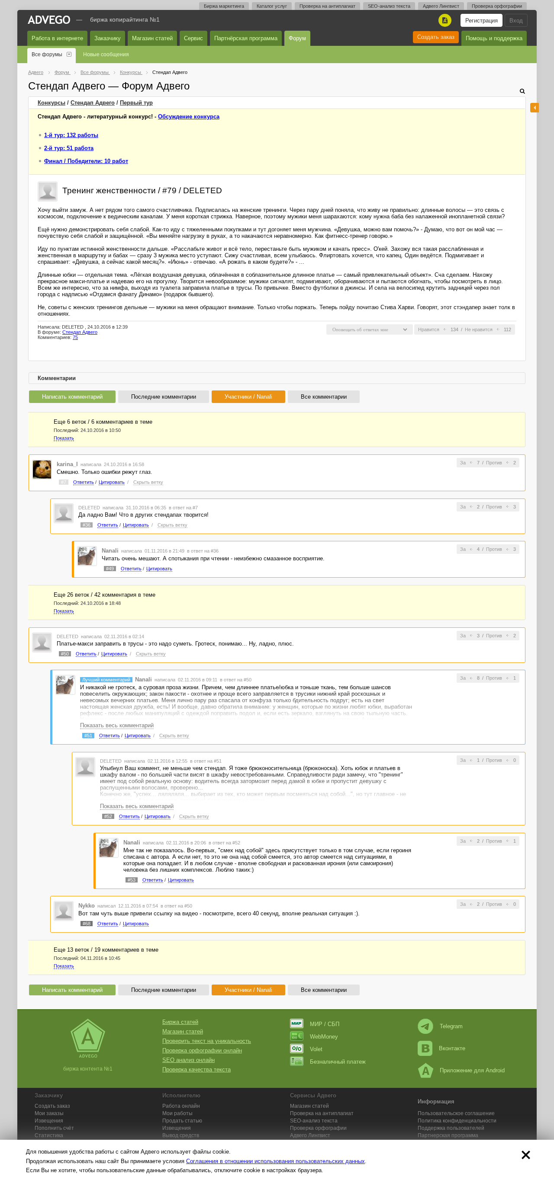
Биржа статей (180, 1022)
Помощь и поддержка (494, 38)
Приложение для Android (472, 1070)
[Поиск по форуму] (522, 91)
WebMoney (324, 1036)
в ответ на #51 (206, 761)
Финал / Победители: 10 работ (86, 161)
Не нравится (479, 329)
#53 (131, 879)
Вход (516, 20)
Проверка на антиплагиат (327, 6)
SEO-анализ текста (389, 6)
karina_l (67, 464)
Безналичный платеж (338, 1061)
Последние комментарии (163, 396)
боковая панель (534, 107)
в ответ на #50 (235, 679)
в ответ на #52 (224, 842)
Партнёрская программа (245, 38)
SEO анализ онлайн (188, 1060)
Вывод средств (180, 1135)
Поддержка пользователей (451, 1128)
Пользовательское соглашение (456, 1113)
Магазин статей (152, 38)
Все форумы (47, 54)
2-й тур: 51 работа (68, 148)
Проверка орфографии (497, 6)
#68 (86, 923)
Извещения (49, 1121)
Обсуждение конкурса (188, 116)
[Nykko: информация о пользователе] (64, 911)
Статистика (49, 1135)
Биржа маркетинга (224, 6)
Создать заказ (435, 37)
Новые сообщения (106, 54)
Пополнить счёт (54, 1128)
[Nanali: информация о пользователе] (87, 556)
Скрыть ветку (148, 482)
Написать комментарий (72, 396)
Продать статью (182, 1121)
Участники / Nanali (248, 396)
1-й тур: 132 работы (71, 135)
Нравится (428, 329)
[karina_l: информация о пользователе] (42, 469)
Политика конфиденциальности (457, 1121)
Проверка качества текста (196, 1069)
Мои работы (177, 1113)
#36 (86, 525)
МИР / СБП (324, 1024)
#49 (110, 568)
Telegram (451, 1026)
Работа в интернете (57, 38)
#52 (108, 816)
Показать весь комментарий (117, 725)
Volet (316, 1049)
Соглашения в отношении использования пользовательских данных (275, 1161)
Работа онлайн (181, 1106)
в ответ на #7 (183, 507)
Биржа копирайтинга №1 (125, 19)
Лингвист (310, 1135)
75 (75, 337)
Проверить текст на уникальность (206, 1041)
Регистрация (481, 20)
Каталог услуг (272, 6)
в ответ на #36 (203, 550)
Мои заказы (49, 1113)
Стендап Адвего (93, 102)
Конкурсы (51, 102)
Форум (297, 38)
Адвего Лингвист (441, 6)
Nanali (110, 550)
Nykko (86, 905)
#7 (63, 482)
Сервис (193, 38)
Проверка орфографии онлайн (202, 1050)
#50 (65, 653)
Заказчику (107, 38)
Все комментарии (324, 396)
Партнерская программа (448, 1135)
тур (136, 102)
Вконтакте (452, 1048)
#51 (88, 735)
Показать (64, 438)
